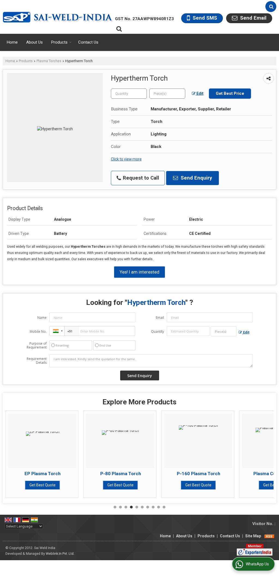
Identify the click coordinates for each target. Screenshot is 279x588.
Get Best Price (230, 93)
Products (59, 42)
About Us (34, 42)
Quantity (157, 331)
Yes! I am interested (139, 272)
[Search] (270, 6)
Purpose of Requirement (37, 345)
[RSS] (269, 536)
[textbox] (167, 94)
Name (42, 317)
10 (164, 507)
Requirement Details (37, 361)
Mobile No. (38, 331)
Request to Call (140, 178)
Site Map (253, 536)
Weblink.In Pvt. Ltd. (60, 553)
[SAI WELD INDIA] (58, 17)
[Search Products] (118, 29)
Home (12, 42)
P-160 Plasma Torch (145, 473)
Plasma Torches (49, 61)
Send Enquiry (195, 178)
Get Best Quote (67, 485)
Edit (200, 93)
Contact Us (88, 42)
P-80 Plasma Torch (67, 473)
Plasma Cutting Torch (223, 473)
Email (160, 317)
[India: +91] (57, 331)
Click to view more (126, 159)
